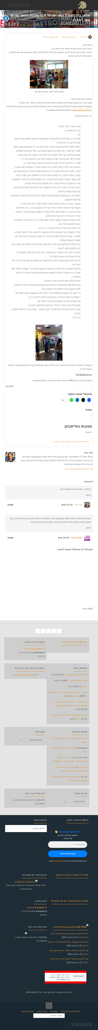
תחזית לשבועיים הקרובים (76, 674)
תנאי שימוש (42, 1011)
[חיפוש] (8, 828)
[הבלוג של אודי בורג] (82, 5)
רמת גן (55, 441)
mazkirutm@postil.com (82, 110)
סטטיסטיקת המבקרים (70, 1011)
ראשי (85, 686)
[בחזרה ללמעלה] (49, 1006)
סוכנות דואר (64, 441)
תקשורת (66, 37)
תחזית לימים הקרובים (78, 680)
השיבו (11, 504)
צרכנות (82, 24)
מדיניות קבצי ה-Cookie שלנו (60, 978)
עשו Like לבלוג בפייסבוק (74, 642)
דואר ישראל (84, 441)
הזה (53, 48)
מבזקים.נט (58, 926)
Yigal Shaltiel (76, 537)
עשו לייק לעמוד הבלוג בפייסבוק (72, 874)
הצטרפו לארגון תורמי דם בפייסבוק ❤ (69, 901)
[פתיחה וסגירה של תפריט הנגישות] (6, 18)
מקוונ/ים (34, 648)
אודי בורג (78, 504)
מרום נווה (74, 441)
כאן (25, 162)
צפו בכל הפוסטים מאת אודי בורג (79, 469)
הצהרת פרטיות (27, 1011)
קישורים (54, 1011)
